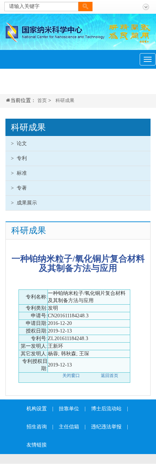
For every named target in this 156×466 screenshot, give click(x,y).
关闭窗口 (71, 375)
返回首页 (109, 375)
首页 (42, 100)
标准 (19, 173)
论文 (19, 143)
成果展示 (24, 203)
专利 (19, 158)
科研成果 (65, 100)
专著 (19, 188)
